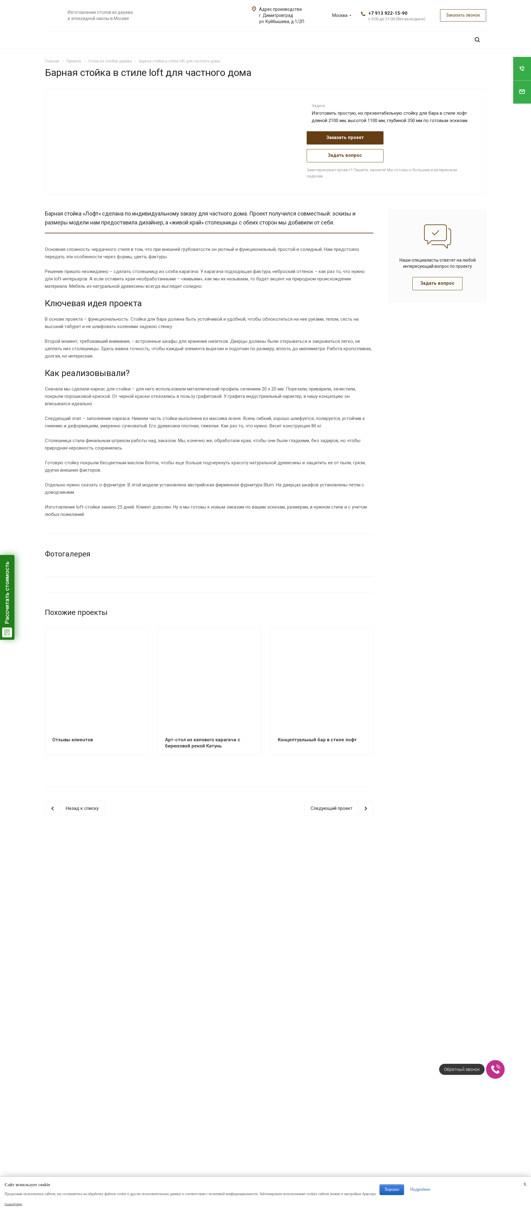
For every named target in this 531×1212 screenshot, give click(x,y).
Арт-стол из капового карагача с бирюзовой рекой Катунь (202, 743)
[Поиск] (477, 40)
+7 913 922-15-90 (387, 13)
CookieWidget (13, 1204)
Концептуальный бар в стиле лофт (317, 740)
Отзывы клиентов (72, 740)
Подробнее (420, 1189)
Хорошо (391, 1189)
